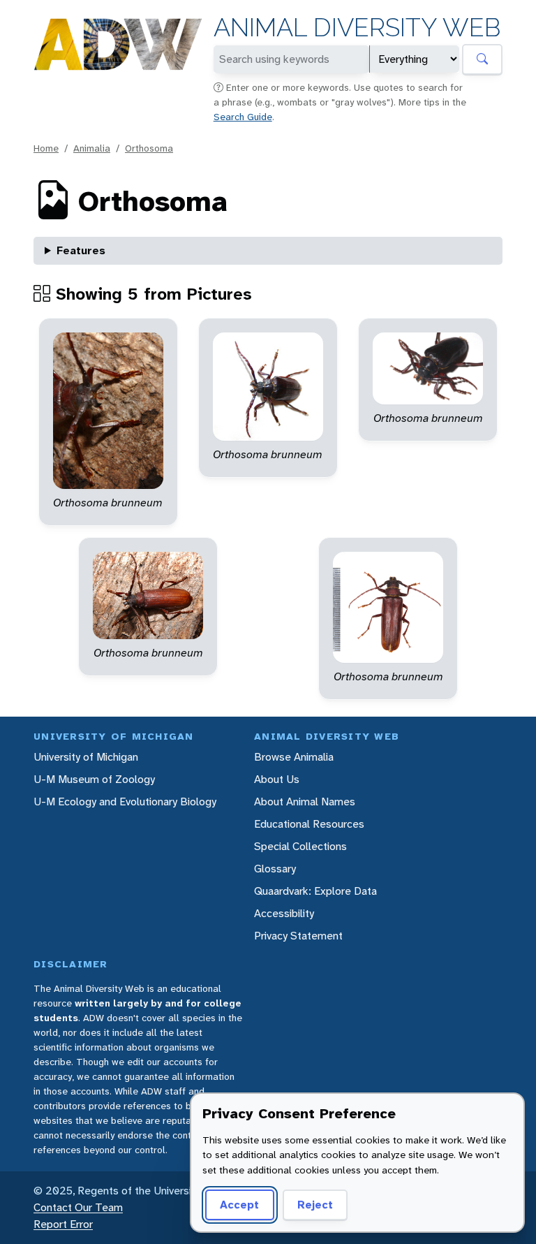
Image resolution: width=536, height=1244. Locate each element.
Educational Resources (309, 824)
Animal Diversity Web (357, 27)
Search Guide (243, 116)
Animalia (91, 148)
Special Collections (300, 846)
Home (46, 148)
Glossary (275, 868)
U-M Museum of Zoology (94, 779)
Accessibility (284, 913)
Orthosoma (149, 148)
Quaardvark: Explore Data (315, 891)
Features (81, 250)
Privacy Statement (298, 935)
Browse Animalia (294, 756)
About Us (276, 779)
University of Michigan (86, 756)
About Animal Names (304, 801)
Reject (315, 1204)
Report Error (63, 1224)
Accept (239, 1204)
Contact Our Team (78, 1207)
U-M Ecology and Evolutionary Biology (125, 801)
